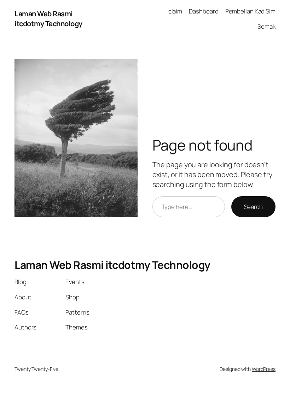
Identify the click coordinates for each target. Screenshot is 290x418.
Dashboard (203, 11)
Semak (266, 26)
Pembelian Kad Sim (250, 11)
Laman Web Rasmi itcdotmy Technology (48, 18)
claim (175, 11)
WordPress (264, 369)
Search (253, 207)
